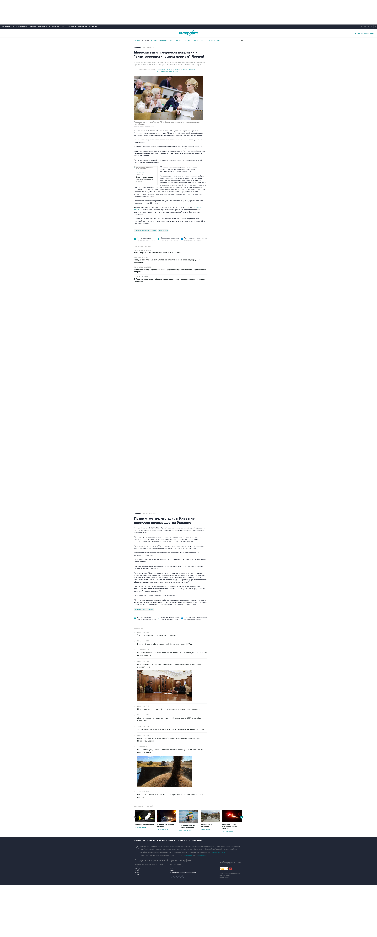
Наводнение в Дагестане (206, 826)
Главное (137, 40)
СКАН (171, 869)
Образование (82, 27)
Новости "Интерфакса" (176, 867)
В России (145, 40)
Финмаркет (55, 27)
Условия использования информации (230, 873)
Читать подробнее (144, 180)
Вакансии (171, 840)
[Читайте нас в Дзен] (171, 876)
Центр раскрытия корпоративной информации (183, 872)
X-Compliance (138, 869)
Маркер (137, 872)
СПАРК (137, 867)
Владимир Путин (140, 609)
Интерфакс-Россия (44, 27)
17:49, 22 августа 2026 (149, 514)
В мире (154, 40)
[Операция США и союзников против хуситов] (232, 822)
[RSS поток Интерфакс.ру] (179, 876)
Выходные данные (225, 875)
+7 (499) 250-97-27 (202, 855)
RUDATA (172, 871)
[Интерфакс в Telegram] (174, 876)
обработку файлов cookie (218, 852)
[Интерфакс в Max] (182, 876)
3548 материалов (185, 830)
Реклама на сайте (183, 840)
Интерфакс (188, 33)
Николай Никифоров (142, 230)
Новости (203, 40)
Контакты (137, 840)
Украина (150, 609)
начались (146, 357)
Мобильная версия (7, 27)
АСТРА (137, 874)
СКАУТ (137, 871)
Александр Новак (141, 411)
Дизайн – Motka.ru (225, 877)
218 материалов (227, 831)
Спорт (172, 40)
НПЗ (150, 411)
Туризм (62, 27)
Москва (188, 40)
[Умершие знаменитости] (145, 822)
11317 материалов (162, 829)
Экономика (163, 40)
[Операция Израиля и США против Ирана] (188, 823)
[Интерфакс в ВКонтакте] (177, 876)
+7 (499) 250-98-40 (188, 855)
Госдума (153, 230)
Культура (179, 40)
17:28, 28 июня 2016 (148, 48)
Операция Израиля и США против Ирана (187, 826)
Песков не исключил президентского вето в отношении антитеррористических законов (176, 70)
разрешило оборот (167, 339)
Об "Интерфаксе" (21, 27)
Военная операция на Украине (165, 826)
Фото (219, 40)
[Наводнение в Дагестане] (210, 822)
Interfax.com (32, 27)
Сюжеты (212, 40)
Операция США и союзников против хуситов (229, 827)
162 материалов (206, 829)
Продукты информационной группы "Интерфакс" (163, 860)
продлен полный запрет (171, 398)
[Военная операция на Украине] (166, 822)
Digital (195, 40)
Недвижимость (71, 27)
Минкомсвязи (163, 230)
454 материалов (140, 827)
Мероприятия (93, 27)
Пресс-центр (162, 840)
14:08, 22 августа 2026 (151, 296)
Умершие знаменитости (144, 824)
